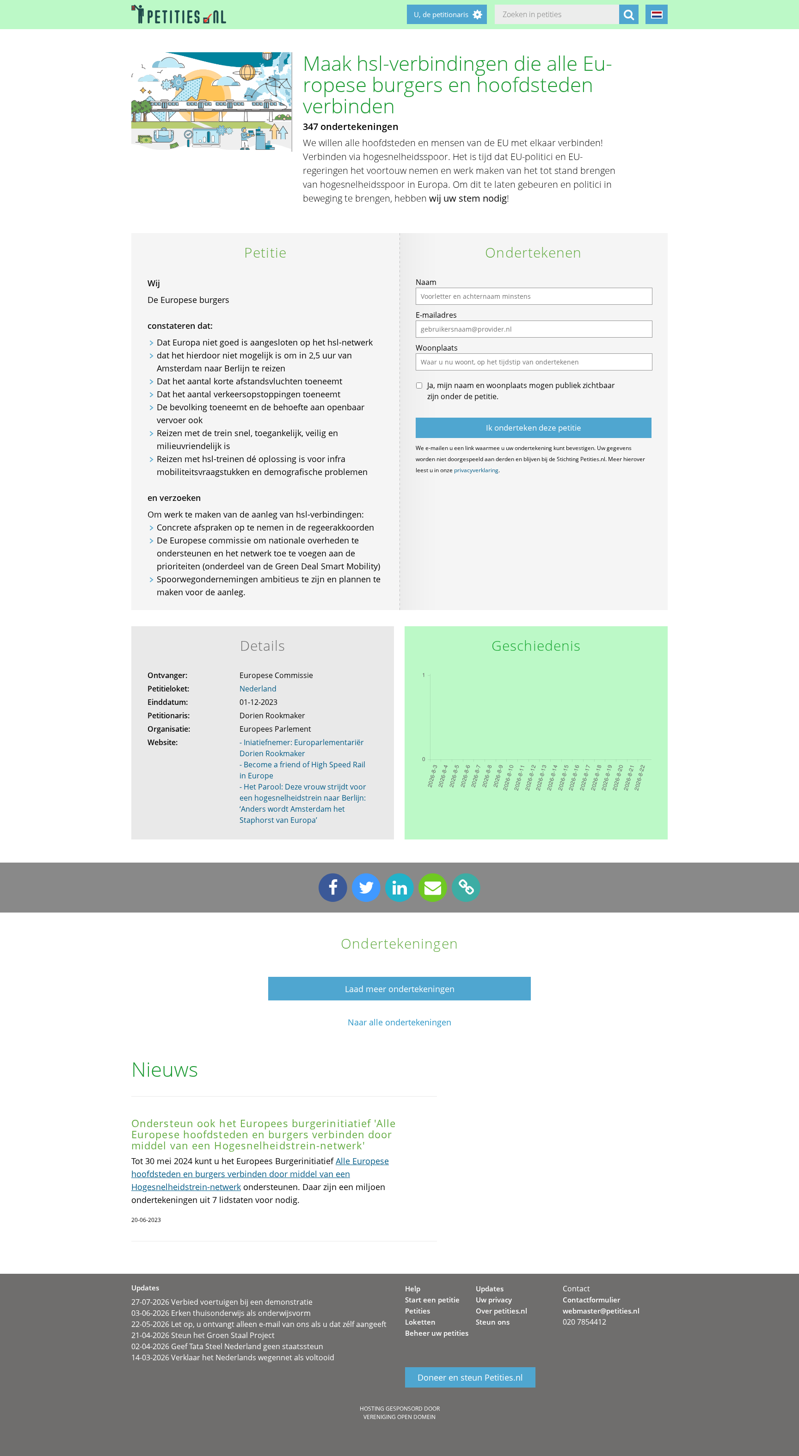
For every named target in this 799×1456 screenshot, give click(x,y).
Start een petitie (432, 1299)
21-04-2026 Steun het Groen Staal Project (203, 1335)
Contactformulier (591, 1299)
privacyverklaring (476, 470)
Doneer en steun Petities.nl (470, 1377)
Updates (490, 1288)
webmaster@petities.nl (601, 1310)
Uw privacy (494, 1299)
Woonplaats (437, 348)
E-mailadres (436, 315)
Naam (426, 282)
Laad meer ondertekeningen (400, 988)
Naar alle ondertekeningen (399, 1022)
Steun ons (493, 1321)
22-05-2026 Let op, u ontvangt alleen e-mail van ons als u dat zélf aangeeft (259, 1324)
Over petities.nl (501, 1310)
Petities (417, 1310)
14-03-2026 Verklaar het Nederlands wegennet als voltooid (232, 1357)
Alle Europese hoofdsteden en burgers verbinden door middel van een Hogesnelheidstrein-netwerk (260, 1173)
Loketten (420, 1321)
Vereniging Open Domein (399, 1417)
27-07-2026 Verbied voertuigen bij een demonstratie (222, 1302)
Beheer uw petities (436, 1333)
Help (412, 1288)
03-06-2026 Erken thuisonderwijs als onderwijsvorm (221, 1313)
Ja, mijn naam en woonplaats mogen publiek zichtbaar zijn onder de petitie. (521, 390)
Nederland (258, 689)
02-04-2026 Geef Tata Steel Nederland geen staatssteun (227, 1346)
